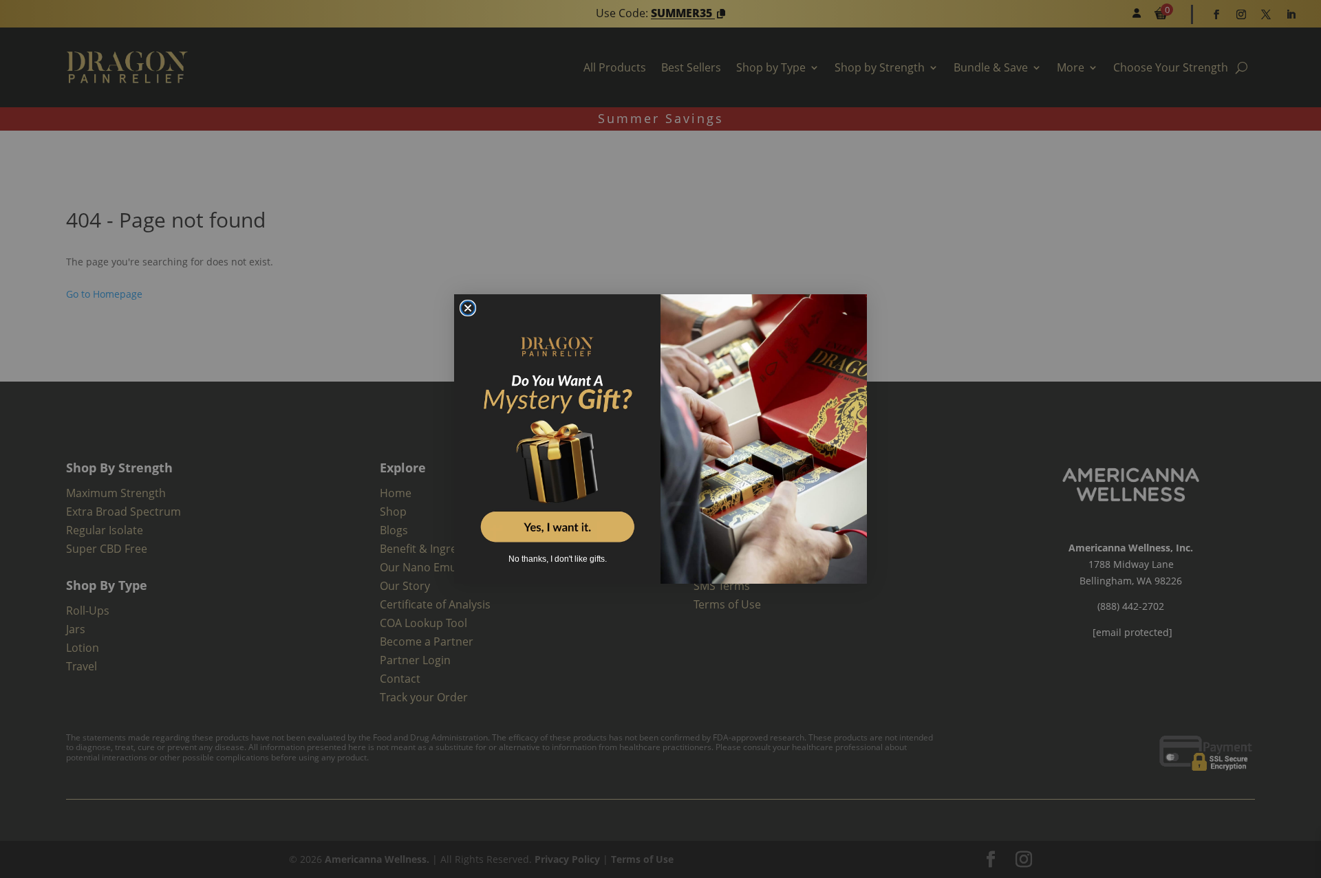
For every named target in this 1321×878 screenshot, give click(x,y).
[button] (557, 430)
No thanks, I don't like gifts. (557, 559)
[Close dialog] (468, 308)
